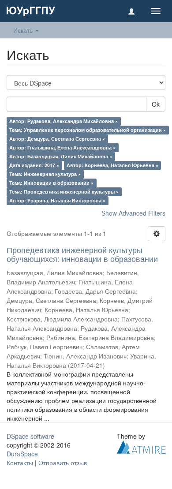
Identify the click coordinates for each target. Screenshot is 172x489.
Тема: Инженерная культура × (45, 174)
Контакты (20, 462)
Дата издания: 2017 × (34, 165)
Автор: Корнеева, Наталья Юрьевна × (112, 165)
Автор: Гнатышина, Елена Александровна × (62, 147)
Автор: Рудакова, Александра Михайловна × (63, 121)
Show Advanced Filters (133, 213)
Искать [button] (23, 30)
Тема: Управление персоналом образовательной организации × (87, 130)
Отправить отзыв (62, 462)
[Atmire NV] (141, 445)
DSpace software (30, 436)
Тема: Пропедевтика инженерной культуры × (64, 191)
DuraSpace (22, 453)
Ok (156, 104)
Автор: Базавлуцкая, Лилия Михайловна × (60, 156)
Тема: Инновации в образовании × (51, 182)
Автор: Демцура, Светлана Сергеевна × (57, 138)
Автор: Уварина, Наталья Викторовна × (57, 200)
